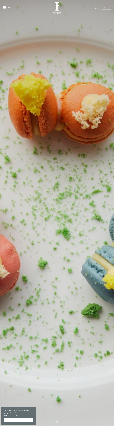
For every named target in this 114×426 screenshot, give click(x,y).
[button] (7, 7)
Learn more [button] (15, 415)
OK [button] (19, 420)
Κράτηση (106, 7)
